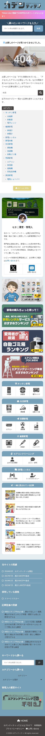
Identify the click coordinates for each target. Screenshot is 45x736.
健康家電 (9, 127)
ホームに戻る (23, 188)
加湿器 (10, 165)
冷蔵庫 (10, 116)
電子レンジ (11, 123)
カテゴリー (22, 676)
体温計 (10, 130)
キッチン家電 (10, 112)
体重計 (10, 134)
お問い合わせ (11, 261)
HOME (24, 720)
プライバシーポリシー (15, 729)
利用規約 (38, 725)
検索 (38, 28)
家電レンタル (10, 137)
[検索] (40, 92)
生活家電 (9, 144)
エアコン (10, 162)
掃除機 (10, 148)
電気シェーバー (13, 179)
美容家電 (9, 175)
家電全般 (9, 141)
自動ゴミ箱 (11, 154)
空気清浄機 (11, 172)
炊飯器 (10, 120)
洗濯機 (10, 151)
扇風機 (10, 168)
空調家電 (9, 158)
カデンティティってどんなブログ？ (18, 725)
